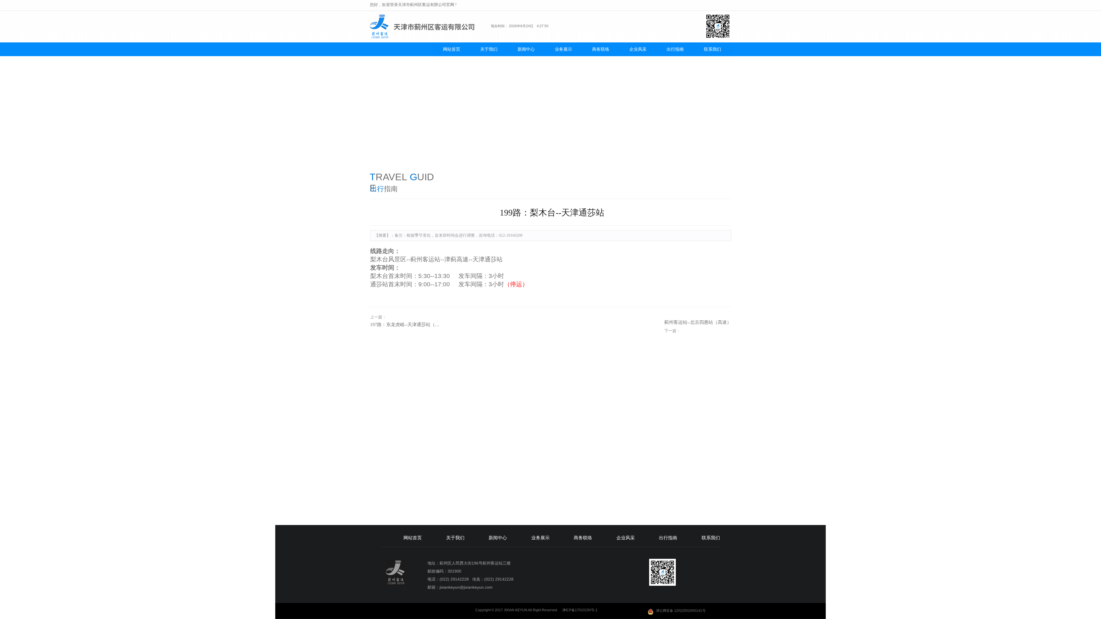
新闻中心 (526, 49)
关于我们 (488, 49)
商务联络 (600, 49)
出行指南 (675, 49)
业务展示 (563, 49)
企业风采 (638, 49)
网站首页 (451, 49)
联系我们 (712, 49)
